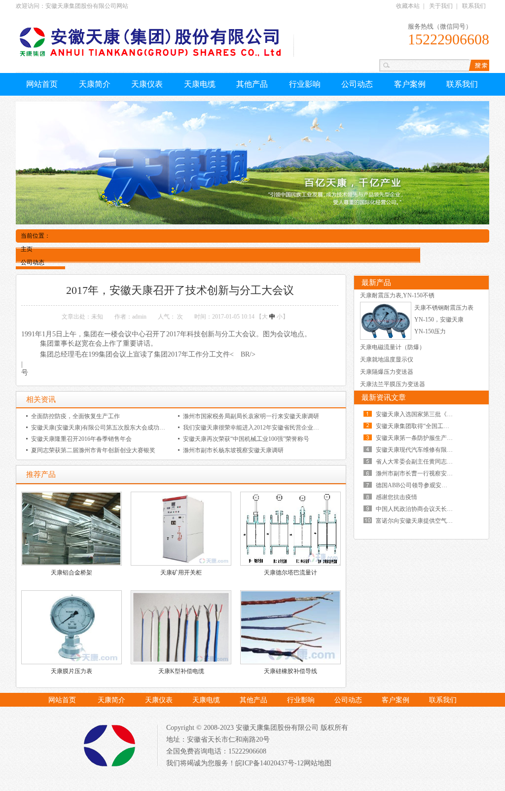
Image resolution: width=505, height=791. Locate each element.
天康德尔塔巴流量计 (290, 572)
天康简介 (94, 84)
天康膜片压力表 (71, 671)
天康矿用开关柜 (181, 572)
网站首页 (42, 84)
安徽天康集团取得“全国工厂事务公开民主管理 (436, 426)
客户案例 (410, 84)
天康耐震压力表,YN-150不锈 (397, 295)
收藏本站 (408, 5)
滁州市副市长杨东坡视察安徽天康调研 (233, 450)
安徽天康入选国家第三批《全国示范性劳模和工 (438, 414)
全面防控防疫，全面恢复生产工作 (75, 416)
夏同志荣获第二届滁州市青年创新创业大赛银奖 (93, 450)
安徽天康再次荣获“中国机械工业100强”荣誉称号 (246, 438)
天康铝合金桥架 (71, 572)
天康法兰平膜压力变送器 (392, 384)
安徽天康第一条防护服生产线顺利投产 (426, 437)
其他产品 (252, 84)
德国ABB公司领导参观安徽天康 (417, 485)
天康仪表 (147, 84)
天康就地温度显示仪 (386, 359)
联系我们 (474, 5)
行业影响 (305, 84)
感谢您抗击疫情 (396, 497)
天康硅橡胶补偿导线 (290, 671)
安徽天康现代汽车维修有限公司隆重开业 (429, 449)
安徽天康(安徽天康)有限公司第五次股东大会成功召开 (101, 427)
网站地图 (317, 763)
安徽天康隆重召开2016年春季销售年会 (81, 438)
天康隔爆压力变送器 (386, 371)
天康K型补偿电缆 (181, 671)
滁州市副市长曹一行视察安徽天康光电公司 (432, 473)
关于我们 (441, 5)
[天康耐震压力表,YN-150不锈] (385, 337)
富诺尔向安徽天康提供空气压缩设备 (423, 520)
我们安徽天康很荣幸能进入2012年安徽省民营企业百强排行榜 (263, 427)
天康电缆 (200, 84)
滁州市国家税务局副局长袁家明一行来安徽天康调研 (251, 416)
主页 (27, 249)
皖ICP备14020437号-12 (269, 763)
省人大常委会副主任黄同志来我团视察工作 (432, 461)
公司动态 (357, 84)
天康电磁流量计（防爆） (392, 347)
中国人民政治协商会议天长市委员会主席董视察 (438, 508)
